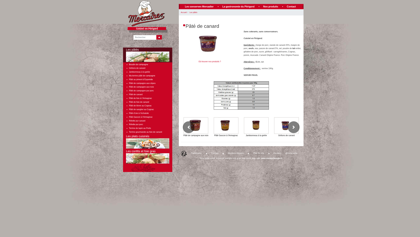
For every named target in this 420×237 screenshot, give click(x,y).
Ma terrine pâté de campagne (142, 76)
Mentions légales (236, 153)
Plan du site (258, 153)
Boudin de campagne (138, 64)
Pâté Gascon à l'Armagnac (141, 117)
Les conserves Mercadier (199, 6)
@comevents (291, 153)
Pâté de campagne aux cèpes (142, 83)
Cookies (277, 153)
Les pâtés (193, 12)
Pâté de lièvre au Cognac (140, 106)
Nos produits (270, 6)
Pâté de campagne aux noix (141, 87)
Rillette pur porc (136, 124)
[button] (189, 127)
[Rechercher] (159, 37)
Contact (291, 6)
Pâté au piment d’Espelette (141, 79)
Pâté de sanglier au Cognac (141, 109)
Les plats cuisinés (137, 136)
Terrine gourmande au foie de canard (145, 132)
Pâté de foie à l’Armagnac (140, 98)
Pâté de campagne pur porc (141, 91)
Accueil (184, 12)
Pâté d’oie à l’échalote (139, 113)
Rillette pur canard (137, 121)
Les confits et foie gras (141, 151)
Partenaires (196, 153)
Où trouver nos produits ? (210, 61)
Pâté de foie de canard (139, 102)
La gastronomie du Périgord (238, 6)
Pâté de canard (136, 94)
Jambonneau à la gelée (139, 72)
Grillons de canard (137, 68)
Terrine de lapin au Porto (140, 128)
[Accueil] (146, 13)
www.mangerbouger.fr (271, 158)
